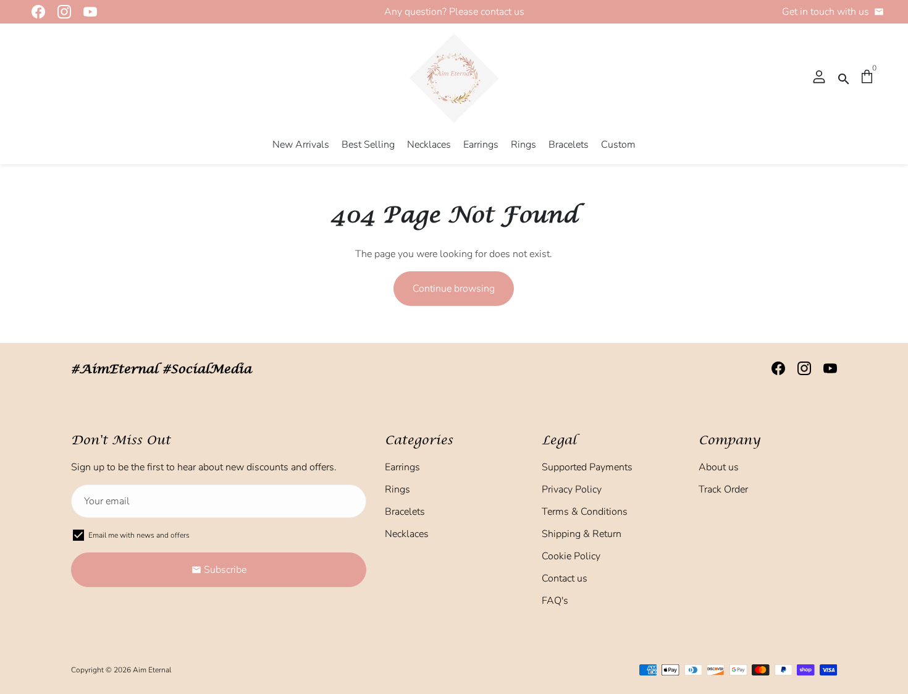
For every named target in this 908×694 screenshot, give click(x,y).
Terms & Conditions (585, 511)
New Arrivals (300, 144)
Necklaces (429, 144)
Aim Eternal (152, 670)
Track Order (723, 489)
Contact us (564, 578)
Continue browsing (454, 288)
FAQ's (555, 600)
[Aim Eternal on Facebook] (34, 12)
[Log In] (819, 77)
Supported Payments (587, 467)
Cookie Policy (571, 556)
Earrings (480, 144)
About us (719, 467)
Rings (523, 144)
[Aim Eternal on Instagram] (60, 12)
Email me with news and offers (139, 535)
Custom (618, 144)
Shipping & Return (581, 534)
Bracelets (569, 144)
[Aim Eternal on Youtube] (86, 12)
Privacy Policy (572, 489)
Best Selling (368, 144)
